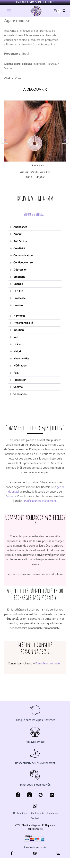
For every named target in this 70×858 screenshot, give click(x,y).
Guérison (18, 305)
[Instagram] (29, 795)
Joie (15, 337)
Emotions (19, 276)
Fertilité (18, 291)
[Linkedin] (52, 795)
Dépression (20, 269)
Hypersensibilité (23, 323)
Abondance (37, 165)
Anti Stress (20, 241)
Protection (19, 379)
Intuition (18, 330)
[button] (35, 227)
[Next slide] (65, 140)
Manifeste (52, 813)
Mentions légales (31, 825)
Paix (16, 372)
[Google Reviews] (40, 795)
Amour (17, 234)
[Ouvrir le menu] (11, 11)
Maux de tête (21, 358)
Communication (23, 255)
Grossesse (19, 298)
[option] (35, 140)
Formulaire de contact (48, 663)
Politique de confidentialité (41, 827)
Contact (35, 818)
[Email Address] (58, 854)
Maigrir (17, 351)
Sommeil (18, 387)
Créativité (19, 248)
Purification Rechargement (40, 500)
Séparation (20, 394)
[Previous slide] (5, 140)
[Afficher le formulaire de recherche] (64, 11)
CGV (17, 825)
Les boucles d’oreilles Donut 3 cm (35, 172)
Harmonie (19, 315)
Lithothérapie (37, 813)
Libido (17, 344)
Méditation (20, 365)
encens (11, 496)
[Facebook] (18, 795)
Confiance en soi (23, 262)
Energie (18, 284)
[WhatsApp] (35, 806)
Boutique (22, 813)
